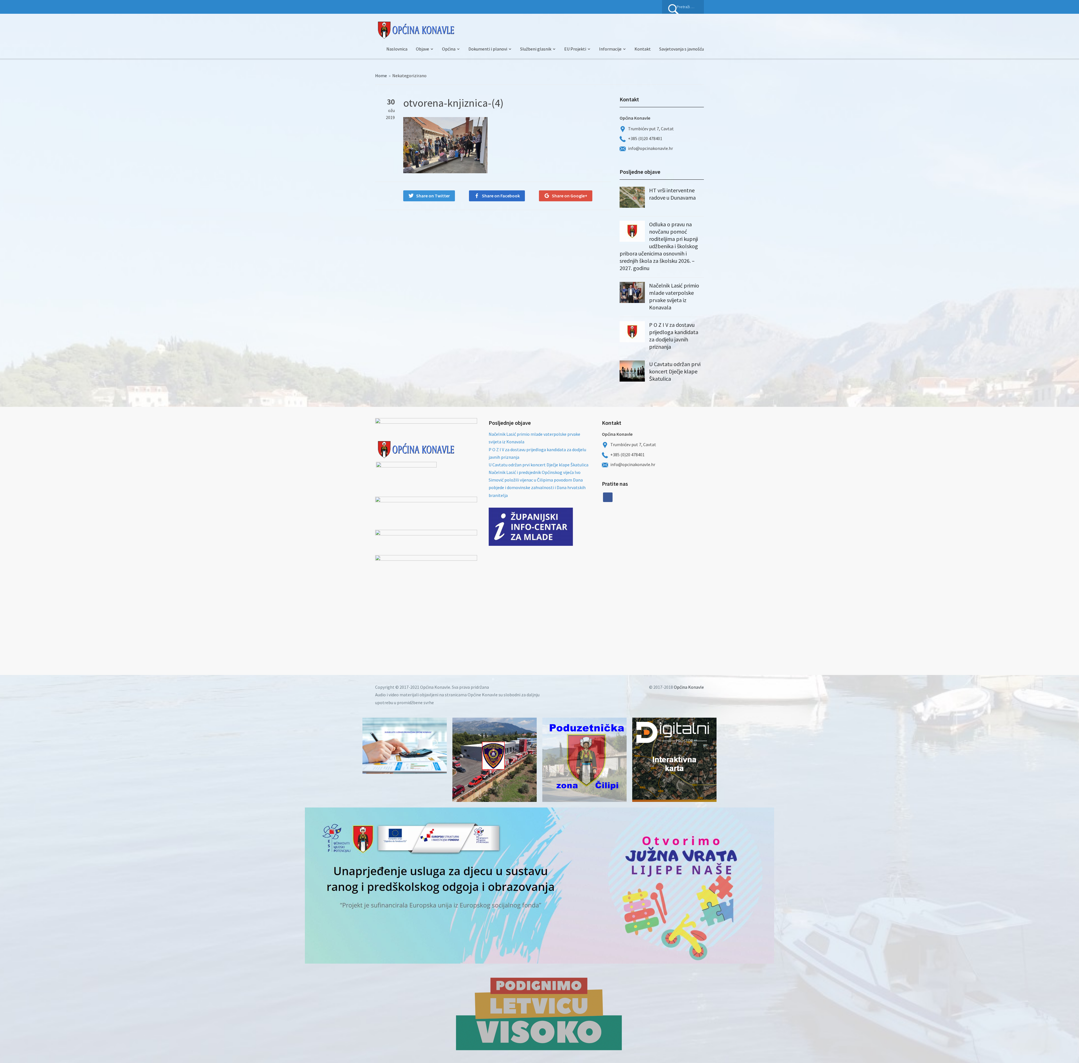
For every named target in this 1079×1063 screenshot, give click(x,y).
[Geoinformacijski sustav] (674, 760)
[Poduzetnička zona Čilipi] (584, 760)
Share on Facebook (501, 196)
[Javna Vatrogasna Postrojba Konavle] (494, 760)
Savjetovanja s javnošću (681, 49)
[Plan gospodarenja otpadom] (665, 541)
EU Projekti (575, 49)
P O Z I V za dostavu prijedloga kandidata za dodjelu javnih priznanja (673, 335)
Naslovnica (396, 49)
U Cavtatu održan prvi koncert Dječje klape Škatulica (675, 371)
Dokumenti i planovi (487, 49)
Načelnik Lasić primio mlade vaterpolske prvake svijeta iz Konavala (674, 296)
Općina (448, 49)
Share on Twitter (433, 196)
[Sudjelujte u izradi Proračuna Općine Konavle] (404, 746)
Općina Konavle (689, 687)
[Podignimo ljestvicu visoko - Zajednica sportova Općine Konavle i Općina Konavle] (539, 1013)
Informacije (610, 49)
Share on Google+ (569, 196)
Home (381, 75)
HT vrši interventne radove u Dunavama (672, 194)
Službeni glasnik (535, 49)
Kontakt (642, 49)
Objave (422, 49)
